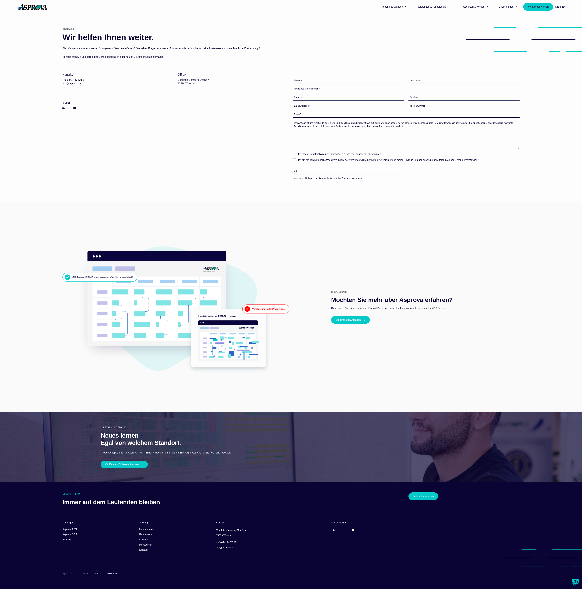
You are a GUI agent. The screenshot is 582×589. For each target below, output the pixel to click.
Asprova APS (69, 529)
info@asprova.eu (71, 83)
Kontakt (143, 550)
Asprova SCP (69, 534)
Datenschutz (83, 574)
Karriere (143, 539)
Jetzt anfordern (421, 496)
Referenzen (145, 534)
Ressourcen (145, 544)
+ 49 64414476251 (226, 542)
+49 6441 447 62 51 (73, 80)
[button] (575, 582)
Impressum (67, 574)
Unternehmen (146, 529)
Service (66, 539)
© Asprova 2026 (110, 574)
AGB (96, 574)
